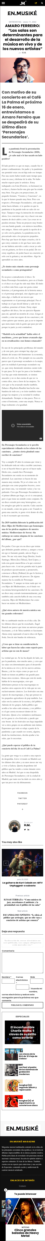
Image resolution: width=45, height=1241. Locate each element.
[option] (22, 868)
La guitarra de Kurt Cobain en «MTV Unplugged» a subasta (22, 884)
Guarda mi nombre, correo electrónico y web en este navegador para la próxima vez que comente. (22, 994)
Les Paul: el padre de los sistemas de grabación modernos (28, 1070)
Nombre (6, 977)
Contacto (22, 1185)
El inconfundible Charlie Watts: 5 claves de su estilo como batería (22, 1033)
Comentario (8, 950)
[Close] (5, 1190)
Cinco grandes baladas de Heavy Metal (25, 1233)
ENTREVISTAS (15, 22)
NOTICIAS (25, 1227)
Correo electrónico (22, 980)
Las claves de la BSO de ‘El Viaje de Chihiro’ (28, 1056)
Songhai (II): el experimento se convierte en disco (28, 1103)
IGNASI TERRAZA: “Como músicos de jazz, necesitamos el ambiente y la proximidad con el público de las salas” (22, 900)
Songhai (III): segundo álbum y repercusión (28, 1087)
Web (32, 977)
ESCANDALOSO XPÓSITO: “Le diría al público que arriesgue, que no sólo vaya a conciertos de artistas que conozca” (22, 915)
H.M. (24, 52)
